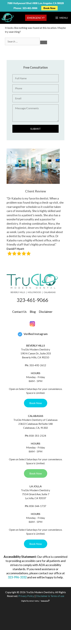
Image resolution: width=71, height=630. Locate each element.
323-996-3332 (17, 577)
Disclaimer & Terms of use (50, 595)
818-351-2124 (37, 435)
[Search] (43, 42)
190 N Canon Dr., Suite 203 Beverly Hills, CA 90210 (35, 355)
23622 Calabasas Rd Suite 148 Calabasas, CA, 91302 (35, 425)
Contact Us (19, 311)
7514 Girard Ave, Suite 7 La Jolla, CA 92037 (35, 496)
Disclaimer (46, 311)
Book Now (49, 8)
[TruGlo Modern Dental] (8, 18)
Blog (33, 311)
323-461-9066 (29, 8)
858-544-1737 (37, 505)
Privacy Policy (26, 595)
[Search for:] (22, 41)
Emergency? (36, 17)
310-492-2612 (37, 365)
